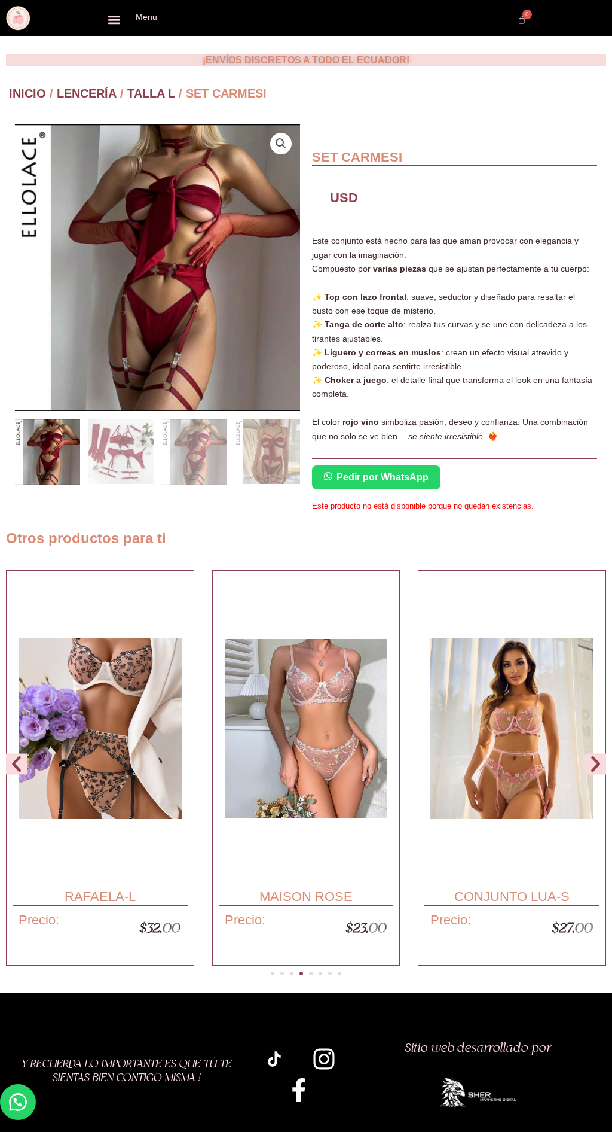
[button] (114, 20)
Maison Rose (306, 896)
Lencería (87, 93)
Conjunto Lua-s (512, 896)
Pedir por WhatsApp (382, 477)
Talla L (151, 93)
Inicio (27, 93)
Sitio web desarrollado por (478, 1048)
